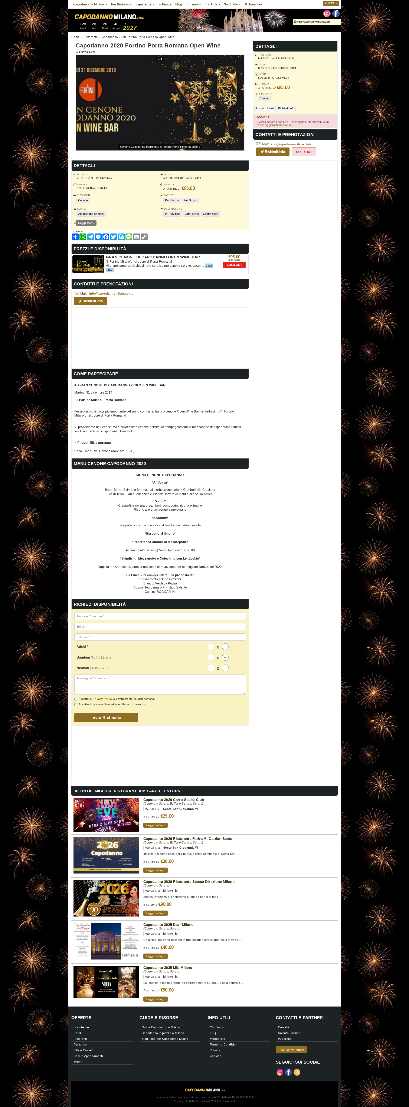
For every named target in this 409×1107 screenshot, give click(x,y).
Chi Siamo (217, 1027)
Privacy (215, 1050)
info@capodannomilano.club (313, 21)
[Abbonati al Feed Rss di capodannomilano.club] (297, 1072)
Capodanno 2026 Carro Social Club (173, 800)
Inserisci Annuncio (291, 1049)
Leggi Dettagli (155, 825)
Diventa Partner (289, 1033)
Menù (270, 108)
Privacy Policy (102, 698)
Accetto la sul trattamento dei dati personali (117, 698)
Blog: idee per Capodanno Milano (165, 1038)
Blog (178, 4)
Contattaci (286, 125)
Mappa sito (217, 1038)
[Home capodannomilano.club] (121, 17)
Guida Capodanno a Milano (161, 1027)
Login (330, 3)
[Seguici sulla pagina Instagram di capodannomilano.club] (327, 13)
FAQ (213, 1033)
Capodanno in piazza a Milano (163, 1033)
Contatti (283, 1027)
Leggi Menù (86, 223)
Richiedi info (286, 108)
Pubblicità (285, 1038)
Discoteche (81, 1027)
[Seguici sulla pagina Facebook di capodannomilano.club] (336, 13)
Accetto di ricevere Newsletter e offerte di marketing (112, 704)
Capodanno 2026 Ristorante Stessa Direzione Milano (189, 882)
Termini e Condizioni (224, 1044)
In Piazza (164, 4)
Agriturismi (80, 1044)
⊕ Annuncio (253, 4)
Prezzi (260, 108)
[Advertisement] (160, 337)
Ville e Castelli (83, 1050)
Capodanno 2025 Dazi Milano (168, 925)
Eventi (77, 1061)
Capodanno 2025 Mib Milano (167, 968)
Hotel (77, 1033)
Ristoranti (87, 52)
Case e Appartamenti (88, 1056)
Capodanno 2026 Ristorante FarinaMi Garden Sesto (187, 839)
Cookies (215, 1056)
